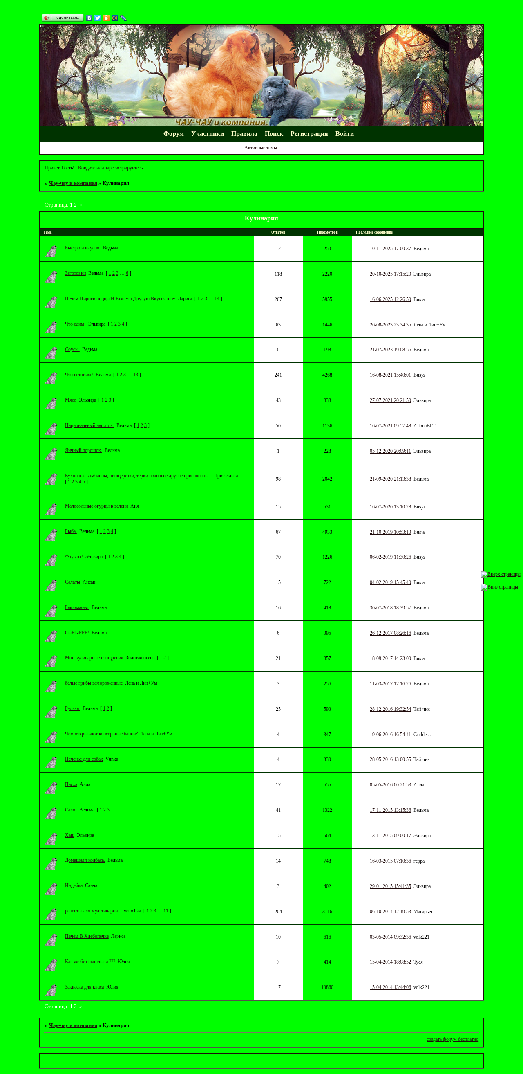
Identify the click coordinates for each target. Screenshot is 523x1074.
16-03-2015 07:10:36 (390, 861)
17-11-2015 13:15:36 (390, 810)
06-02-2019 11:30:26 (390, 557)
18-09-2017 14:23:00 (390, 658)
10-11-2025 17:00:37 (390, 249)
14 (217, 298)
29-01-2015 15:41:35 (390, 886)
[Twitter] (98, 18)
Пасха (71, 784)
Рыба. (71, 531)
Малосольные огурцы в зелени (96, 506)
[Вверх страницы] (501, 574)
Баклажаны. (77, 607)
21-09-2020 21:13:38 (390, 479)
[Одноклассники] (106, 18)
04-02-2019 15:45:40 (390, 582)
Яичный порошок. (83, 450)
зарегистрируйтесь (124, 168)
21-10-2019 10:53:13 (390, 532)
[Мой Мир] (115, 18)
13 (135, 374)
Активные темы (260, 148)
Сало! (71, 810)
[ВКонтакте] (89, 18)
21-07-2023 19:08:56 (390, 350)
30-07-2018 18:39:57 (390, 608)
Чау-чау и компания (73, 183)
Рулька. (72, 708)
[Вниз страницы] (499, 587)
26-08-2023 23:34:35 (390, 325)
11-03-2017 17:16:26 (390, 684)
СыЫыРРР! (77, 633)
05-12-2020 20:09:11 (390, 451)
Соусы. (72, 349)
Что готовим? (79, 374)
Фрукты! (74, 556)
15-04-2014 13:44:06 (390, 987)
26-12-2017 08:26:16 (390, 633)
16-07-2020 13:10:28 (390, 507)
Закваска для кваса (84, 987)
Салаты (72, 582)
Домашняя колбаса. (85, 860)
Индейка (74, 885)
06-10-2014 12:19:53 (390, 911)
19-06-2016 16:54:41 (390, 734)
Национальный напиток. (89, 425)
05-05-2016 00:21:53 (390, 785)
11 (165, 911)
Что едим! (75, 324)
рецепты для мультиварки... (93, 911)
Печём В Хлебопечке (87, 936)
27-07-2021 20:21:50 (390, 400)
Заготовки (75, 273)
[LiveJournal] (123, 18)
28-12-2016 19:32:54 (390, 709)
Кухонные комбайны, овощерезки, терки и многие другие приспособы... (138, 476)
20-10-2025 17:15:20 (390, 274)
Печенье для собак (84, 759)
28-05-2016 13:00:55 (390, 759)
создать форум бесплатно (452, 1039)
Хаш (69, 835)
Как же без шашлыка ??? (90, 961)
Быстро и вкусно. (83, 248)
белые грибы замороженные (94, 683)
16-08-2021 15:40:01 (390, 375)
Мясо (70, 400)
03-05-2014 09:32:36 (390, 937)
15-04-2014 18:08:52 (390, 962)
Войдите (86, 168)
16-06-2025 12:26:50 (390, 299)
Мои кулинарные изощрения (94, 658)
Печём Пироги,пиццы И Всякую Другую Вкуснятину (120, 298)
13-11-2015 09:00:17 (390, 835)
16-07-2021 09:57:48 (390, 426)
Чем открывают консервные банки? (101, 734)
